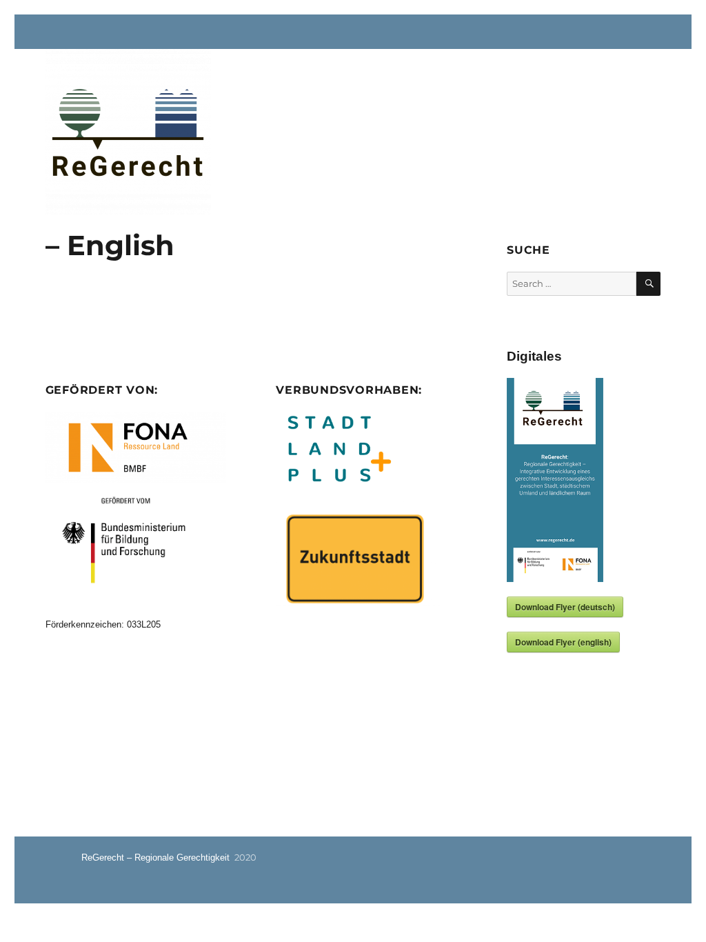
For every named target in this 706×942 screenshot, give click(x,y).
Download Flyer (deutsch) (565, 607)
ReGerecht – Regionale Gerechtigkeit (155, 857)
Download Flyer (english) (563, 642)
